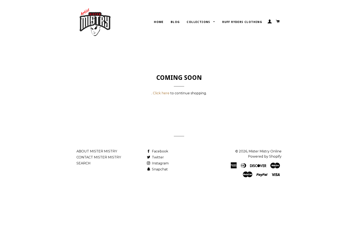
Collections (199, 22)
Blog (175, 22)
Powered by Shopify (265, 156)
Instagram (160, 163)
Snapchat (159, 169)
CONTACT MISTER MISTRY (98, 157)
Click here (161, 93)
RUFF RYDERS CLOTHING (242, 22)
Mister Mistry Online (265, 151)
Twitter (157, 157)
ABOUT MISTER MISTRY (96, 151)
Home (159, 22)
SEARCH (83, 163)
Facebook (159, 151)
